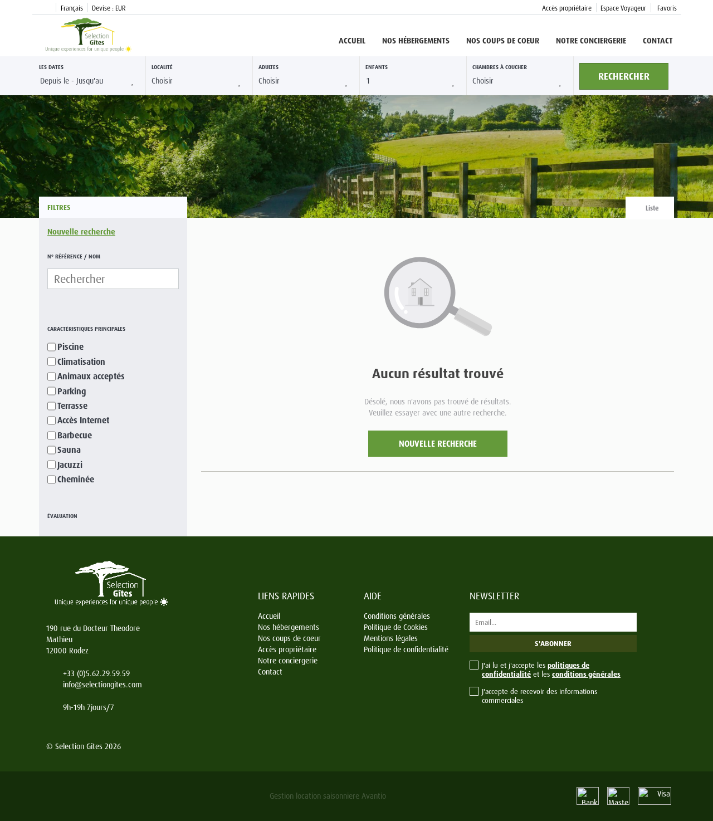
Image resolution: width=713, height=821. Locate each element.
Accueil (352, 40)
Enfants (376, 66)
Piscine (70, 346)
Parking (71, 391)
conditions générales (586, 673)
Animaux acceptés (91, 376)
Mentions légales (391, 638)
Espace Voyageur (623, 8)
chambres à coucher (499, 66)
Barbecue (74, 435)
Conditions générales (397, 615)
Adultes (268, 66)
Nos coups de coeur (502, 40)
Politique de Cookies (396, 627)
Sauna (69, 449)
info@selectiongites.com (102, 684)
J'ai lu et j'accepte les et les (551, 669)
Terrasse (72, 405)
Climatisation (81, 361)
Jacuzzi (69, 465)
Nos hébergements (416, 40)
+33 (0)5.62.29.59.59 (96, 673)
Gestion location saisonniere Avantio (328, 795)
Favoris (666, 8)
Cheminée (75, 479)
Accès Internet (83, 420)
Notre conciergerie (591, 40)
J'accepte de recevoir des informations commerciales (539, 696)
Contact (658, 40)
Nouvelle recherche (81, 231)
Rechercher (623, 76)
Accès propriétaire (567, 8)
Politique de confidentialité (406, 649)
